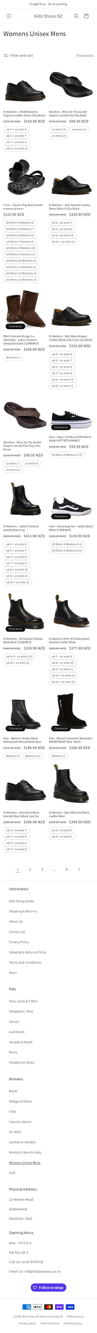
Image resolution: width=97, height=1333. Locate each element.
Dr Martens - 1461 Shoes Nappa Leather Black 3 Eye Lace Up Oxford (70, 337)
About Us (16, 921)
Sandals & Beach (21, 1042)
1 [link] (18, 869)
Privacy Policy (19, 942)
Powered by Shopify (51, 1316)
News (13, 973)
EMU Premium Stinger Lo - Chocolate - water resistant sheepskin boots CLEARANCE (21, 339)
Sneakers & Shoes (22, 1062)
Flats (12, 1111)
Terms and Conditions (25, 962)
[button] (9, 16)
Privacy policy (27, 1323)
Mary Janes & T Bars (23, 1001)
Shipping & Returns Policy (27, 952)
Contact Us (17, 932)
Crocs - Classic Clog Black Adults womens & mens (23, 206)
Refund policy (75, 1316)
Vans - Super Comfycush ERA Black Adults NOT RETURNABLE (70, 438)
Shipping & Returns (23, 911)
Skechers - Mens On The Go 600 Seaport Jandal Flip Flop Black (68, 113)
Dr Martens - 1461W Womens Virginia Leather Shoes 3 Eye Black (24, 113)
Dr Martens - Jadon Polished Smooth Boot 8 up (20, 528)
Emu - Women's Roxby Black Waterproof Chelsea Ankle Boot (22, 740)
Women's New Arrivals (25, 1152)
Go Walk (15, 1132)
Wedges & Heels (20, 1101)
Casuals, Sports (20, 1122)
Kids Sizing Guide (21, 901)
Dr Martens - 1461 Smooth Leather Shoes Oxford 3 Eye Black (69, 206)
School (14, 1022)
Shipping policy (72, 1323)
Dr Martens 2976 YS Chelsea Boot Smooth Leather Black (69, 640)
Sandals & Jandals (22, 1142)
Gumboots (17, 1032)
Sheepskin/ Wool (21, 1011)
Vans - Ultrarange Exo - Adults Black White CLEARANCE (71, 528)
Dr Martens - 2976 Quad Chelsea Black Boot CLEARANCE (23, 640)
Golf (12, 1173)
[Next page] (79, 869)
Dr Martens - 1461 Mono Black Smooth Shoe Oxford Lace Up (21, 814)
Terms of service (49, 1323)
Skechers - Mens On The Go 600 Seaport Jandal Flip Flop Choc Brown (22, 446)
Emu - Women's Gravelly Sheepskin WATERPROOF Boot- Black (70, 740)
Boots (13, 1052)
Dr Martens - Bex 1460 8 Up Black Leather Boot (69, 814)
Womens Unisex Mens (24, 1163)
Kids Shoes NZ (31, 1316)
